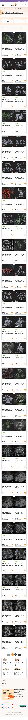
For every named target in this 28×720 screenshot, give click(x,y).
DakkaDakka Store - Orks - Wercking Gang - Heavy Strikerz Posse (20, 281)
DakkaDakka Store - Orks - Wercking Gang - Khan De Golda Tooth (20, 49)
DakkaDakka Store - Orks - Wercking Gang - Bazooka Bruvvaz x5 (20, 384)
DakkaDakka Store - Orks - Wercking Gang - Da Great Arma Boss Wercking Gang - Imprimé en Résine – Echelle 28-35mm (7, 332)
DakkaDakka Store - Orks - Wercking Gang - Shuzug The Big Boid (20, 306)
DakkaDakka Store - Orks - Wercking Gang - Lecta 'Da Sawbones (7, 100)
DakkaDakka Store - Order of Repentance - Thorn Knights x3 (7, 538)
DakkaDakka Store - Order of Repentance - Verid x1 (7, 641)
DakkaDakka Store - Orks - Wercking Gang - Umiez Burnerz (7, 177)
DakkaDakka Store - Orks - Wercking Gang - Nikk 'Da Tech (20, 332)
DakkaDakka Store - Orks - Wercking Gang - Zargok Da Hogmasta (20, 358)
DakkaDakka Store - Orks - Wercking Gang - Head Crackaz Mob (7, 229)
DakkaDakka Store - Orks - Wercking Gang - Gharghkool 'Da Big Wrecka (7, 384)
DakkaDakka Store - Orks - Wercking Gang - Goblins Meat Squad (7, 255)
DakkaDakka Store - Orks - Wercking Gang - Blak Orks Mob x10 (20, 100)
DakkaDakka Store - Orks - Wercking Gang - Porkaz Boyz (20, 255)
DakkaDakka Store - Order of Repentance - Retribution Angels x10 (7, 590)
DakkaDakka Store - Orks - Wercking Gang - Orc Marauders (7, 281)
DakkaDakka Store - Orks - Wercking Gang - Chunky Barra (7, 49)
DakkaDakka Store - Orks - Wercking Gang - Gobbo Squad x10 (7, 74)
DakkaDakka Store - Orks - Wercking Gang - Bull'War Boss (7, 358)
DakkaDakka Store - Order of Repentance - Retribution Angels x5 (20, 590)
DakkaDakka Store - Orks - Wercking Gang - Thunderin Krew (20, 177)
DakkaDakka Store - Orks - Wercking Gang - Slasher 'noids (7, 126)
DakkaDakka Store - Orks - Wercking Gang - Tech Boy (7, 435)
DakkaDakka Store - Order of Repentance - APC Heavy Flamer (7, 513)
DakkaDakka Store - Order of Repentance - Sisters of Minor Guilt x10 (20, 564)
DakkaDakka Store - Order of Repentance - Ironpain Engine (7, 461)
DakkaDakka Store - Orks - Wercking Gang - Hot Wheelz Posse (7, 152)
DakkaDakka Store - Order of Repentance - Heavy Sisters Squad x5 (20, 641)
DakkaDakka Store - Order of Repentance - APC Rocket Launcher (20, 487)
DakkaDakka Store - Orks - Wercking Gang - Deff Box (7, 203)
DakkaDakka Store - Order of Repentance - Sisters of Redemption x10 (20, 538)
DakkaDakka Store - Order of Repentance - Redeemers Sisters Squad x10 (7, 616)
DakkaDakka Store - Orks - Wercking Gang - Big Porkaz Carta (20, 229)
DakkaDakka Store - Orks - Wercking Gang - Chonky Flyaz (20, 152)
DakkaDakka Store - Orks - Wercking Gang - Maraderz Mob (7, 306)
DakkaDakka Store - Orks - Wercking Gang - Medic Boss (20, 435)
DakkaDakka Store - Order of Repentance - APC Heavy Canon (20, 513)
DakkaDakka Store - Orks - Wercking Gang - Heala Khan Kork (20, 203)
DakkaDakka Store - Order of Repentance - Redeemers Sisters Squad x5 (20, 616)
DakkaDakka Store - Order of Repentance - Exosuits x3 (20, 461)
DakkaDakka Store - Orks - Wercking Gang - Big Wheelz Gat (20, 126)
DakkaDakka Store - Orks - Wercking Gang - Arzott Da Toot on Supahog (7, 409)
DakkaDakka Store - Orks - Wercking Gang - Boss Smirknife (20, 409)
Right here (26, 1)
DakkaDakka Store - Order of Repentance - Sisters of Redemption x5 (7, 564)
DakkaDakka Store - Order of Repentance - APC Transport (7, 487)
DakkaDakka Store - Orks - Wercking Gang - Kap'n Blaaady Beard (20, 74)
